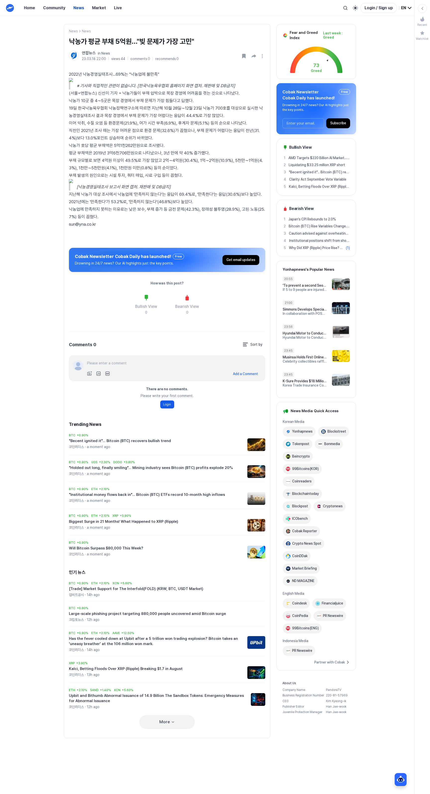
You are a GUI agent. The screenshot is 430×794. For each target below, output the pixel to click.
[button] (254, 56)
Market (99, 7)
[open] (263, 56)
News (78, 7)
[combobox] (406, 8)
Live (118, 7)
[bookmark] (244, 56)
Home (29, 7)
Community (54, 7)
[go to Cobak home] (10, 8)
